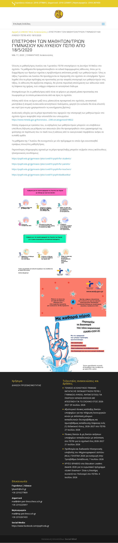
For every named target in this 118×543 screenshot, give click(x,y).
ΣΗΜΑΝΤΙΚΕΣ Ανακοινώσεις (33, 31)
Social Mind (71, 539)
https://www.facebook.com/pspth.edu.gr (30, 525)
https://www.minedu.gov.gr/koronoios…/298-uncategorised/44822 (42, 119)
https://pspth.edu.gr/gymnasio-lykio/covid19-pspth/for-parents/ (41, 164)
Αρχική (15, 31)
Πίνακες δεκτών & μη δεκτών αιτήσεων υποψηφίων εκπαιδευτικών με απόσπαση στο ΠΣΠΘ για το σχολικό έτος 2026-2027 (84, 437)
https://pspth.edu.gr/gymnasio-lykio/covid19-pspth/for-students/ (41, 158)
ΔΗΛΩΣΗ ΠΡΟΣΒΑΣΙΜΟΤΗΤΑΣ (26, 385)
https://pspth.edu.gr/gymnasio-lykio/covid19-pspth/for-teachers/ (41, 169)
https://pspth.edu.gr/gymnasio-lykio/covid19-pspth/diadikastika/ (41, 174)
